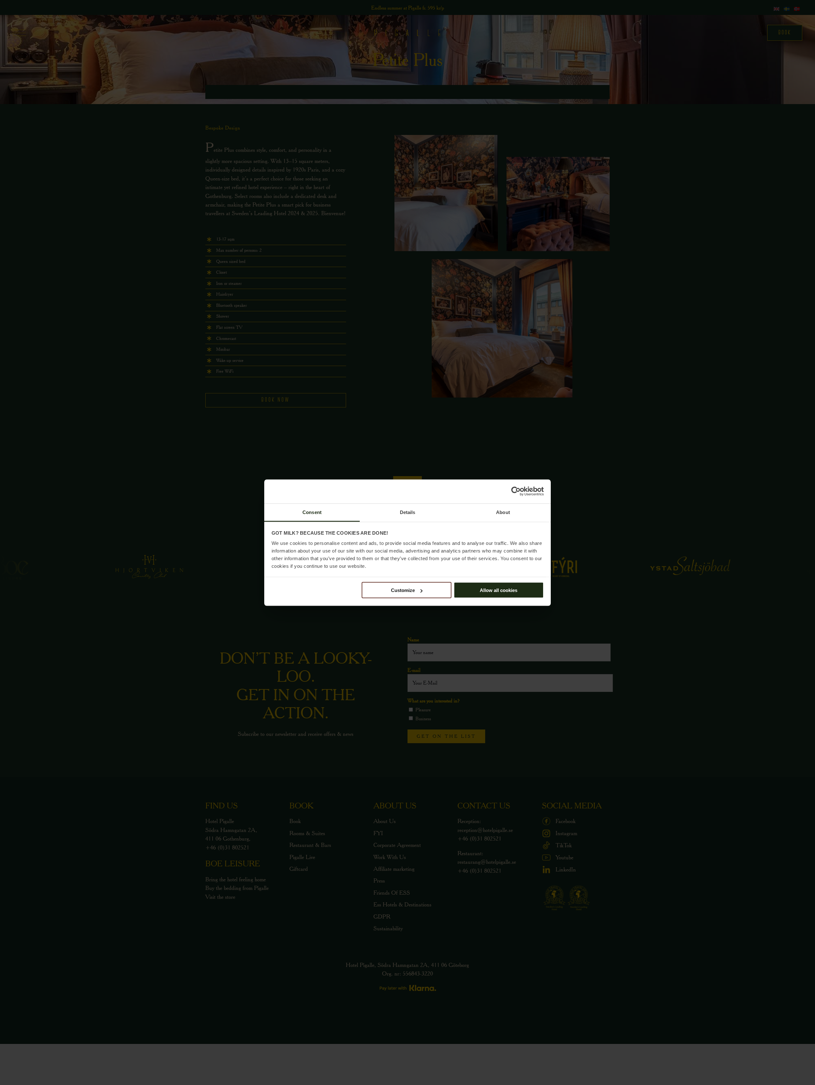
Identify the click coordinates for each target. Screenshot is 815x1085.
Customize (403, 590)
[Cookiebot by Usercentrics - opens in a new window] (516, 491)
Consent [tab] (312, 512)
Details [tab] (407, 512)
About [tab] (503, 512)
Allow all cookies (498, 590)
